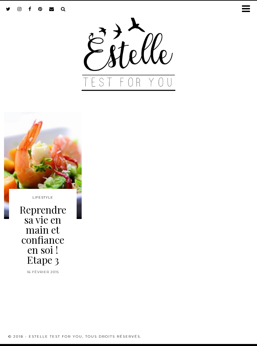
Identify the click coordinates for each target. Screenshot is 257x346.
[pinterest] (40, 9)
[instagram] (19, 9)
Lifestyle (42, 197)
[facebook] (29, 9)
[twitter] (8, 9)
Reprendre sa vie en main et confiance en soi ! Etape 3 (42, 234)
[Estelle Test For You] (128, 47)
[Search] (63, 9)
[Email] (51, 9)
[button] (248, 9)
